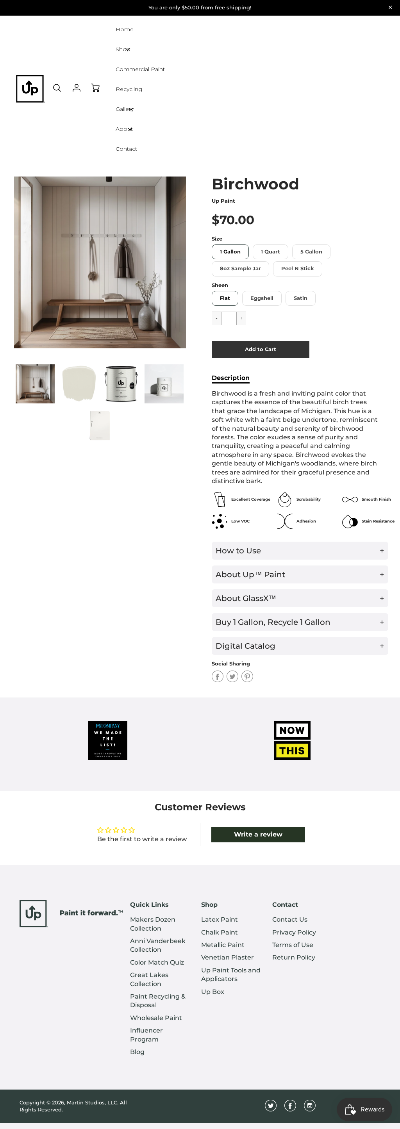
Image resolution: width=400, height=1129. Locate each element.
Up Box (212, 991)
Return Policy (293, 957)
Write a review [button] (258, 834)
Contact (285, 904)
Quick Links (149, 904)
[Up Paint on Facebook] (290, 1108)
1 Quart (270, 252)
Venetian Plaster (227, 957)
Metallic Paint (223, 945)
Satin (300, 298)
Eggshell (261, 298)
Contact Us (289, 919)
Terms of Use (292, 945)
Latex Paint (219, 919)
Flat (225, 298)
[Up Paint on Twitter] (271, 1108)
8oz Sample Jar (240, 268)
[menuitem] (159, 924)
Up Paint (223, 201)
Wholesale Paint (156, 1018)
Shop (209, 904)
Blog (137, 1052)
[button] (260, 349)
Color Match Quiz (157, 962)
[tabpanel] (35, 383)
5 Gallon (311, 252)
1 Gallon (230, 252)
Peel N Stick (297, 268)
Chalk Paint (219, 932)
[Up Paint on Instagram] (310, 1108)
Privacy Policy (294, 932)
